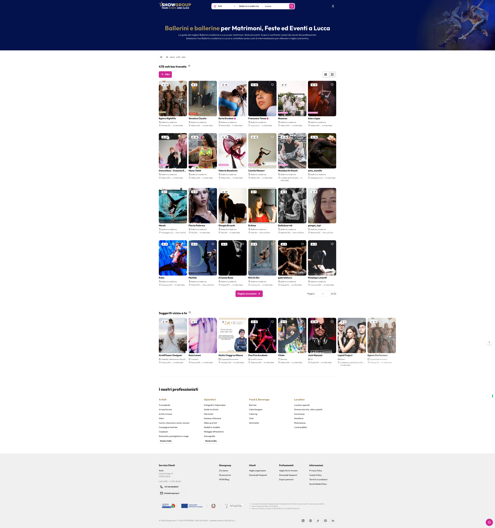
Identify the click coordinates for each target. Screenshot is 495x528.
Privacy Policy (315, 470)
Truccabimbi (164, 405)
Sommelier (254, 423)
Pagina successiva (247, 293)
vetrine (172, 57)
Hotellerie (298, 418)
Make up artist (210, 423)
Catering (253, 414)
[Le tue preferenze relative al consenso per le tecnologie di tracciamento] (492, 396)
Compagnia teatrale (168, 427)
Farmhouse (299, 414)
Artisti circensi (165, 414)
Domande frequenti (258, 475)
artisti (178, 57)
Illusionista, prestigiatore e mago (174, 436)
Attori (161, 418)
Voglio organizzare (257, 470)
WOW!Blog (224, 479)
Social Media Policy (318, 484)
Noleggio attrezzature (214, 431)
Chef (251, 418)
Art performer (165, 409)
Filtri (167, 74)
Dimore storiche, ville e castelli (308, 409)
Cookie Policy (315, 475)
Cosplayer (163, 431)
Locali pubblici (300, 427)
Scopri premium (286, 479)
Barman (253, 405)
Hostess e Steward (212, 418)
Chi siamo (223, 470)
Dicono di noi (225, 475)
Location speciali (302, 405)
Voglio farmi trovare (288, 470)
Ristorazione (300, 423)
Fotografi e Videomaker (215, 405)
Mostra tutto (166, 441)
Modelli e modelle (212, 427)
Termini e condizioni (318, 479)
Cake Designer (256, 409)
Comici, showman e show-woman (174, 423)
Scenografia (209, 436)
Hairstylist (208, 414)
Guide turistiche (211, 409)
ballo (183, 57)
